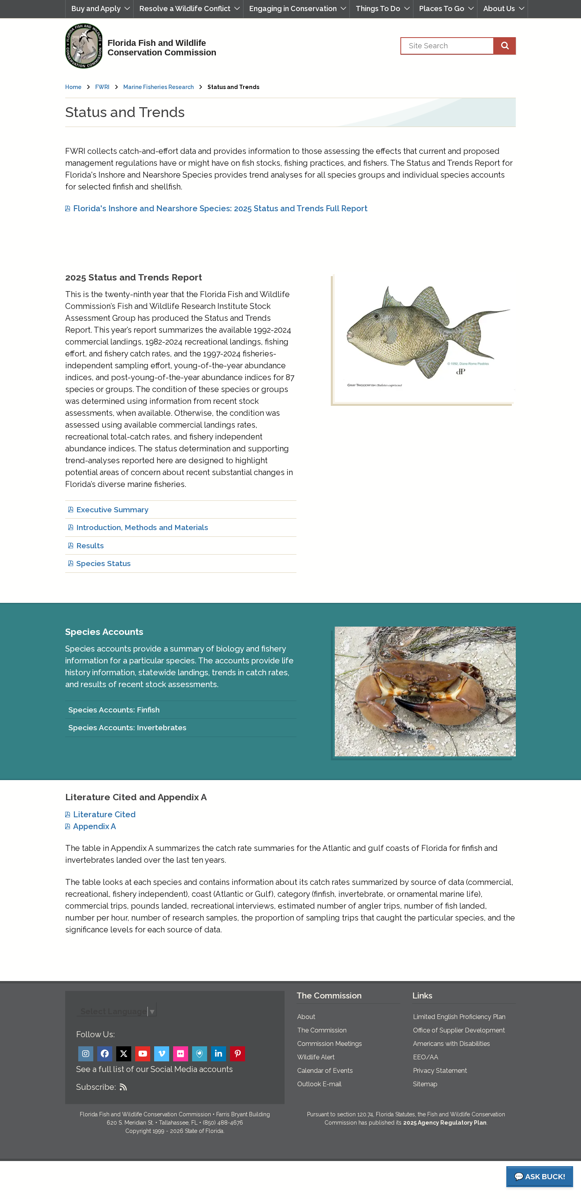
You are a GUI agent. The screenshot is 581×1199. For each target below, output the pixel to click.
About (306, 1017)
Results (90, 545)
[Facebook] (104, 1053)
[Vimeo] (161, 1053)
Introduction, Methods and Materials (142, 527)
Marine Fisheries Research (158, 87)
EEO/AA (425, 1057)
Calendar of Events (325, 1070)
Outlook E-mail (319, 1084)
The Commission (322, 1030)
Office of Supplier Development (459, 1030)
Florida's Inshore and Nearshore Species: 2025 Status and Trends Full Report (220, 208)
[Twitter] (123, 1053)
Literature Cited (104, 814)
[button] (99, 9)
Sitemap (425, 1084)
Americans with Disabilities (451, 1043)
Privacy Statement (440, 1070)
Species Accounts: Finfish (114, 709)
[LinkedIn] (218, 1053)
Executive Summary (112, 509)
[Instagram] (85, 1053)
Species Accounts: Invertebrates (127, 727)
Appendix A (94, 826)
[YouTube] (142, 1053)
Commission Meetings (329, 1043)
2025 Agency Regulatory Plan (445, 1122)
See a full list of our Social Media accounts (154, 1069)
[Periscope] (199, 1053)
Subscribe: (96, 1087)
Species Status (103, 563)
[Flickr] (180, 1053)
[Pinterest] (237, 1053)
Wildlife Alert (316, 1057)
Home (73, 87)
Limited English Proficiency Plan (459, 1017)
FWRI (102, 87)
